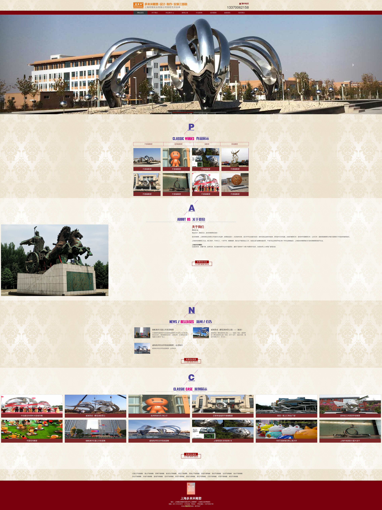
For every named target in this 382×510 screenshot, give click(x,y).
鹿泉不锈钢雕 (190, 476)
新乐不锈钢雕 (179, 476)
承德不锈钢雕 (205, 473)
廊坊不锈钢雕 (216, 473)
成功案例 (213, 12)
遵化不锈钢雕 (201, 476)
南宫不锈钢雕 (233, 476)
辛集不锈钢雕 (147, 476)
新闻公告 (185, 12)
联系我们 (241, 12)
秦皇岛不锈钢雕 (171, 473)
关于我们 (155, 12)
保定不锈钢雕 (182, 473)
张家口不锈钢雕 (194, 473)
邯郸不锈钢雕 (159, 473)
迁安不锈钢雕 (212, 476)
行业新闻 (199, 12)
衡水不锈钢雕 (237, 473)
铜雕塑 (207, 144)
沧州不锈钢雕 (227, 473)
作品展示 (169, 12)
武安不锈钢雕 (222, 476)
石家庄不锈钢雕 (137, 473)
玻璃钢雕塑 (178, 144)
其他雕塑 (234, 144)
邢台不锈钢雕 (136, 476)
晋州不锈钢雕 (169, 476)
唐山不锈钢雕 (149, 473)
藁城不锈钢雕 (158, 476)
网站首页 (140, 12)
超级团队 (227, 12)
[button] (28, 64)
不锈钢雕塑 (148, 144)
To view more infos (202, 264)
